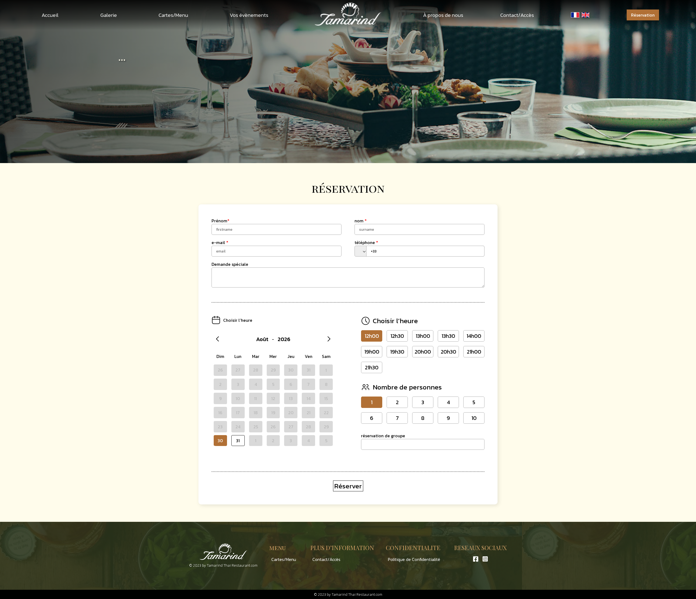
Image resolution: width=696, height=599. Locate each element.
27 (290, 426)
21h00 (474, 352)
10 (238, 398)
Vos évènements (249, 15)
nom (361, 220)
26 (273, 426)
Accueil (50, 15)
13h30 (448, 336)
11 (255, 398)
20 (291, 412)
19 (273, 412)
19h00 (371, 352)
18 (256, 412)
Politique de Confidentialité (414, 559)
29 (326, 426)
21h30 (371, 367)
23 (220, 426)
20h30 (448, 352)
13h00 (423, 336)
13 (291, 398)
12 (273, 398)
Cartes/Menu (173, 15)
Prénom (220, 220)
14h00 (474, 336)
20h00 (423, 352)
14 (308, 398)
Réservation (643, 15)
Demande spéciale (230, 264)
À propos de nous (443, 15)
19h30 (397, 352)
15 (326, 398)
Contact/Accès (517, 15)
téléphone (366, 242)
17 (238, 412)
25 (255, 426)
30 (220, 440)
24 (237, 426)
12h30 (397, 336)
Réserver (348, 486)
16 (220, 412)
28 (308, 426)
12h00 (372, 336)
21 (308, 412)
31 (238, 440)
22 (326, 412)
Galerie (108, 15)
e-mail (220, 242)
